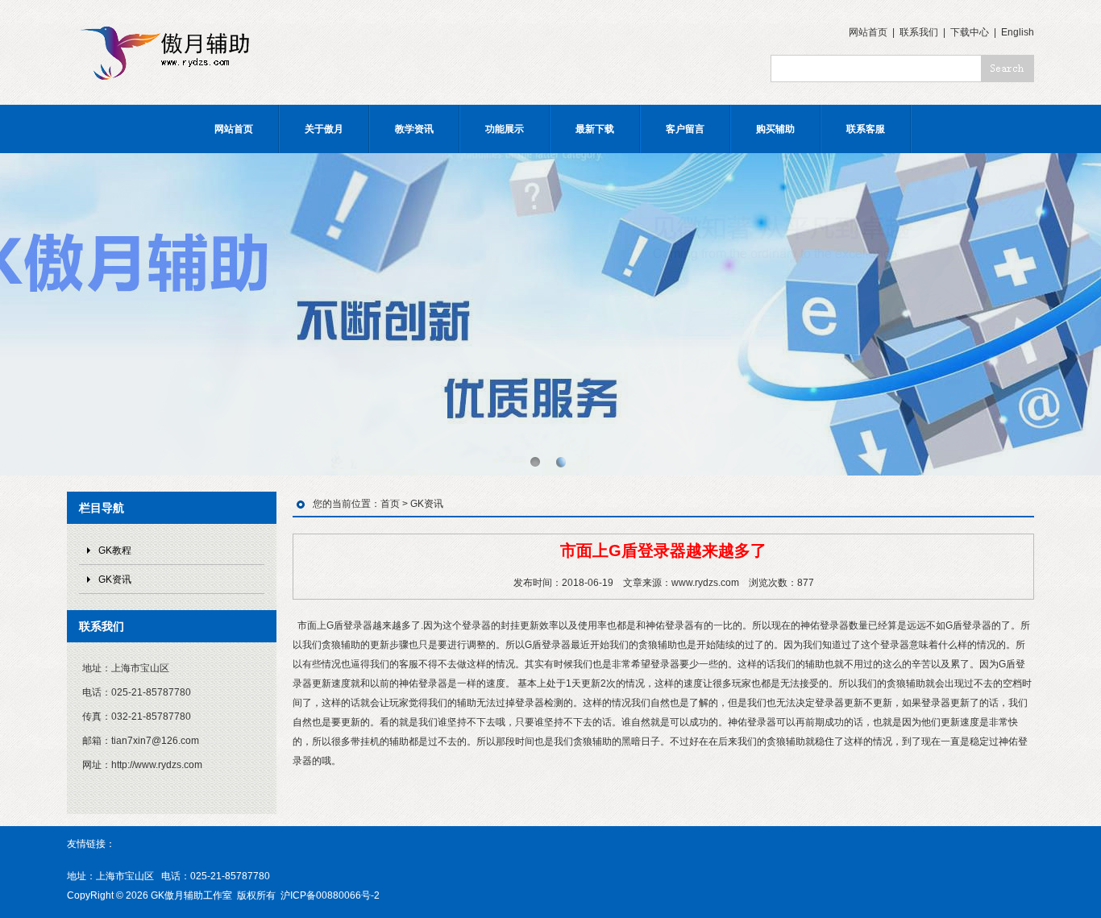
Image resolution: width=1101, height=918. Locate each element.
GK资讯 (114, 579)
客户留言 (685, 129)
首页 (390, 503)
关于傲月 (324, 129)
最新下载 (594, 129)
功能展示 (504, 129)
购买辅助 (775, 129)
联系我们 (918, 32)
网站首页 (868, 32)
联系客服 (865, 129)
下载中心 (969, 32)
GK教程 (114, 550)
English (1017, 32)
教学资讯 (414, 129)
